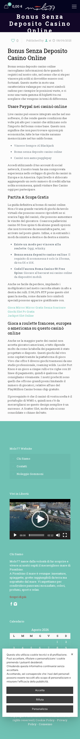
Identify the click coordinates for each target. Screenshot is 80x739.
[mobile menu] (74, 6)
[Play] (15, 535)
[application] (40, 519)
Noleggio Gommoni (30, 474)
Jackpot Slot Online (21, 315)
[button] (40, 519)
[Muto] (58, 535)
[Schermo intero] (65, 535)
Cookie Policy (45, 720)
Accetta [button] (40, 690)
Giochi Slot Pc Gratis (21, 311)
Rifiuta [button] (40, 699)
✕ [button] (72, 654)
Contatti (22, 466)
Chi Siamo (23, 458)
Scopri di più (18, 597)
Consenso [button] (45, 724)
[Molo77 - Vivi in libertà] (40, 6)
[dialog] (40, 683)
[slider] (36, 535)
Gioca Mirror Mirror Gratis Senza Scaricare (37, 307)
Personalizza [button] (40, 708)
